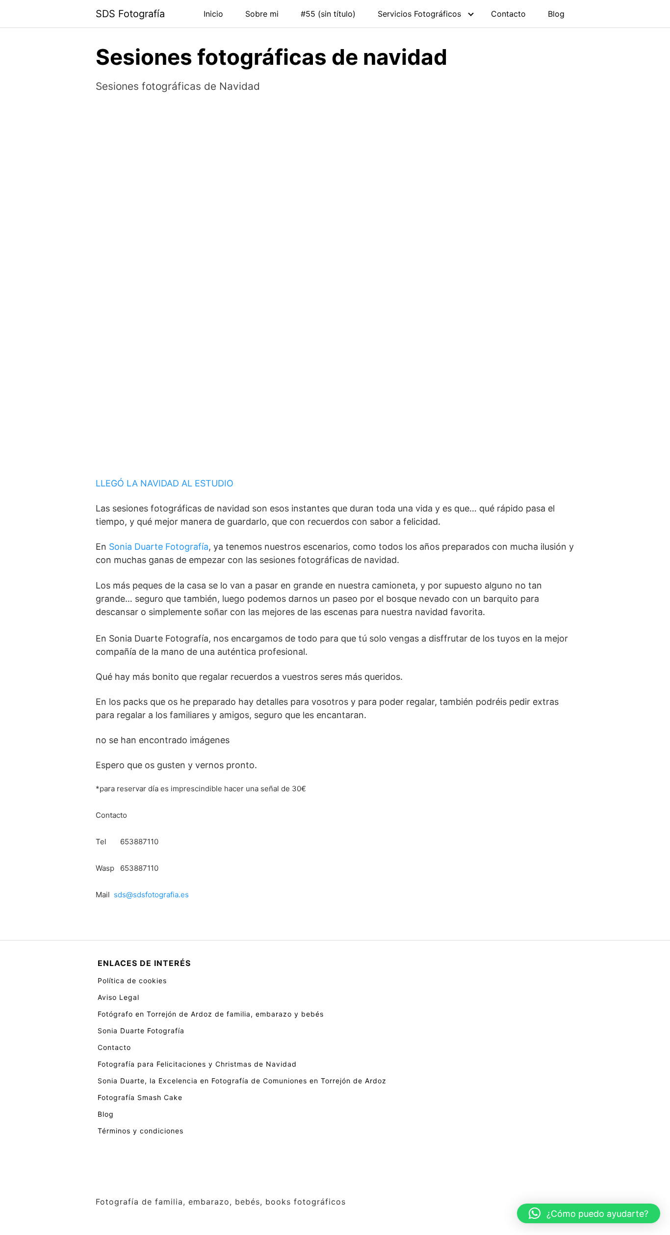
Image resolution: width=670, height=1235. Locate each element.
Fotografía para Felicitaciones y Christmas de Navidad (197, 1064)
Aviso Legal (118, 997)
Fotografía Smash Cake (140, 1097)
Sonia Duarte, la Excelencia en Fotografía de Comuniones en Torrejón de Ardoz (242, 1080)
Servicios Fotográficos (419, 14)
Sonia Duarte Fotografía (158, 546)
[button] (588, 1213)
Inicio (213, 14)
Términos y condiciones (140, 1131)
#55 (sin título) (328, 14)
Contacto (508, 14)
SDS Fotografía (130, 14)
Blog (556, 14)
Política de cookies (132, 980)
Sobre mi (262, 14)
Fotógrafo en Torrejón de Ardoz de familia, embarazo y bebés (211, 1014)
